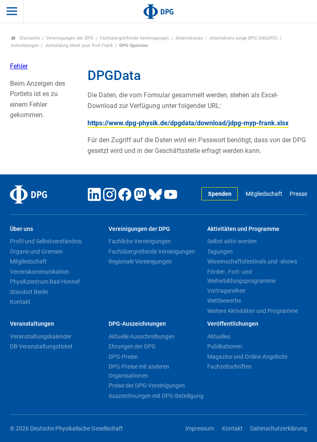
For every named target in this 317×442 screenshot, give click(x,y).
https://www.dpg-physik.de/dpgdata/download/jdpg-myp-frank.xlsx (188, 123)
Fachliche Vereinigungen (140, 241)
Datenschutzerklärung (278, 428)
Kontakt (20, 302)
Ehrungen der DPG (132, 346)
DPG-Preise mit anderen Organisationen (139, 371)
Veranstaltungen (32, 323)
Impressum (199, 428)
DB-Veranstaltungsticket (41, 346)
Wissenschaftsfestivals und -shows (252, 261)
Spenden (220, 193)
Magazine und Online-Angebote (247, 356)
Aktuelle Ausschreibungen (142, 336)
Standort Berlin (29, 292)
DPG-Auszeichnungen (137, 323)
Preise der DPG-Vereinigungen (147, 385)
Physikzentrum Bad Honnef (45, 281)
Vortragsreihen (226, 290)
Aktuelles (218, 336)
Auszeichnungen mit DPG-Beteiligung (156, 396)
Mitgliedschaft (264, 193)
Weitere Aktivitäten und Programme (252, 311)
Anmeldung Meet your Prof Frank (79, 45)
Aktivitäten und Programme (243, 229)
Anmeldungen (25, 45)
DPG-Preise (123, 356)
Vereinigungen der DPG (70, 38)
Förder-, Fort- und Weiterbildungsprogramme (241, 276)
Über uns (21, 229)
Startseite (29, 38)
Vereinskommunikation (39, 271)
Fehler (19, 66)
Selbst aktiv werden (232, 241)
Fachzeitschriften (229, 366)
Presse (298, 193)
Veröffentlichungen (232, 323)
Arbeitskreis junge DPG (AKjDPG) (243, 38)
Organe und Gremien (36, 251)
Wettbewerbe (224, 300)
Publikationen (224, 346)
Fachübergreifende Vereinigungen (134, 38)
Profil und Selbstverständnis (46, 241)
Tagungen (220, 251)
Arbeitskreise (189, 38)
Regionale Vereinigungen (140, 261)
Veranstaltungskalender (40, 336)
